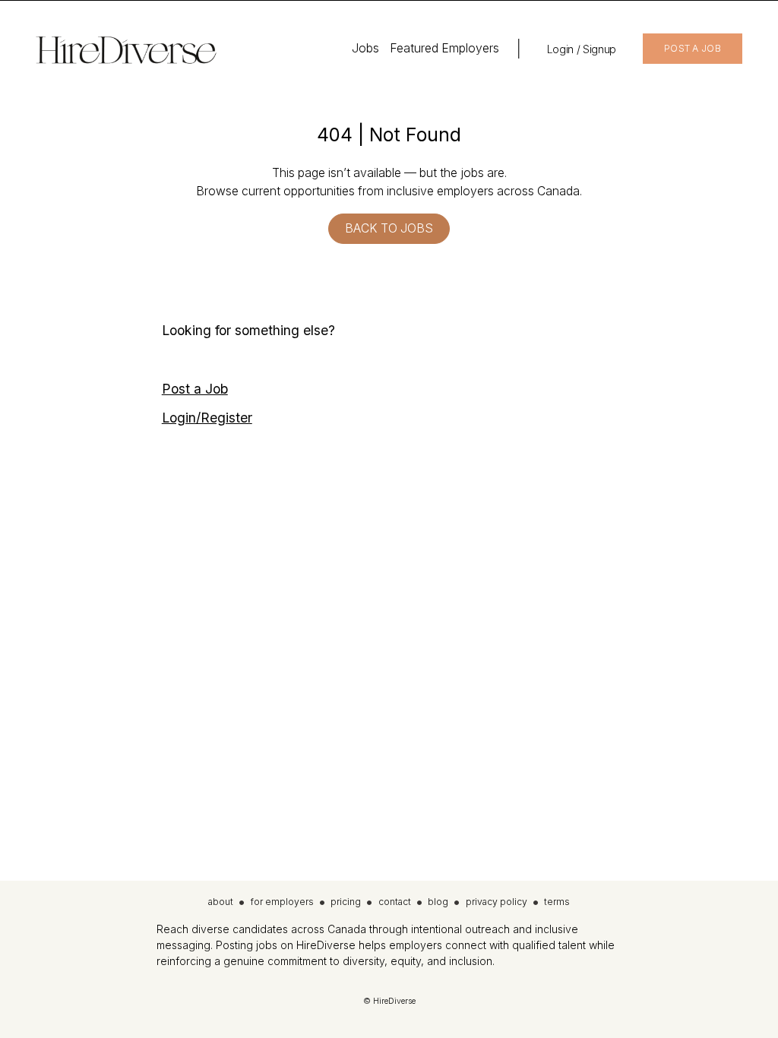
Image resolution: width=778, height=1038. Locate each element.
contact (394, 901)
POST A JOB (692, 48)
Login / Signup (581, 49)
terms (557, 901)
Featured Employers (444, 48)
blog (438, 901)
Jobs (365, 48)
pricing (345, 901)
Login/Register (207, 418)
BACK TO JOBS (389, 228)
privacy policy (496, 901)
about (220, 901)
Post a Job (195, 389)
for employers (282, 901)
